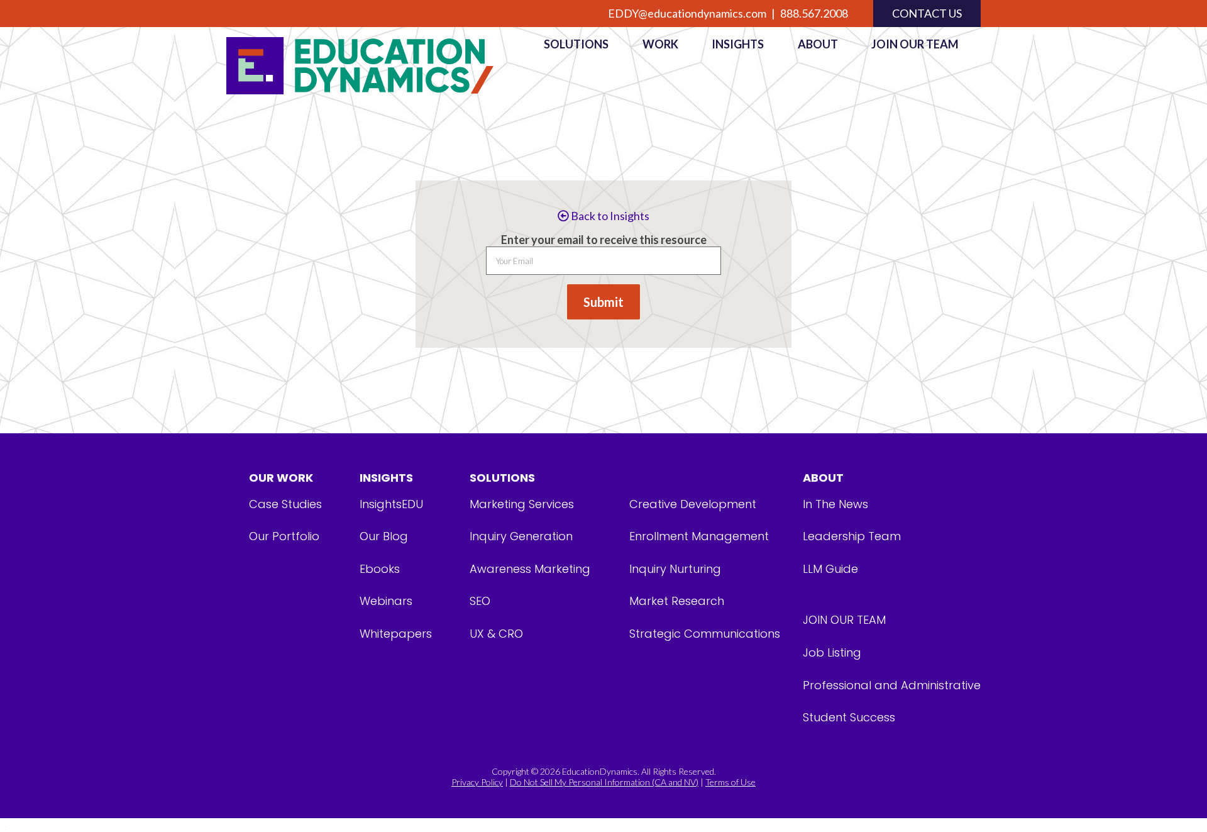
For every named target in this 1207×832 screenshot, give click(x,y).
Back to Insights (609, 216)
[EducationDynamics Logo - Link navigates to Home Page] (374, 65)
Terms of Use (730, 782)
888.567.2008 (814, 13)
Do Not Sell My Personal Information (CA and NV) (604, 782)
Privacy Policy (477, 782)
